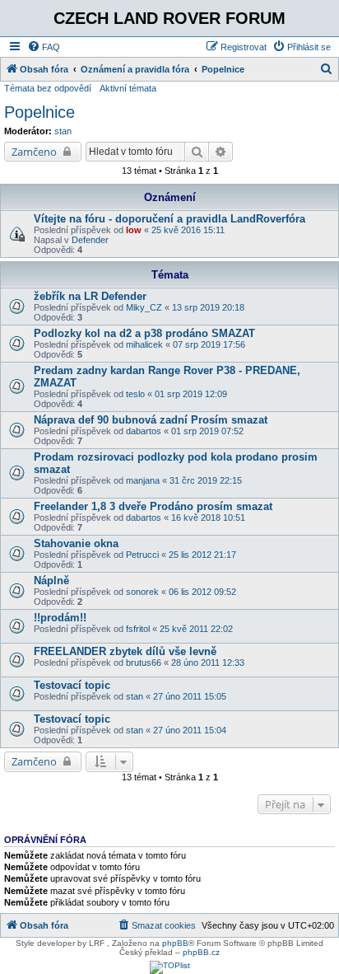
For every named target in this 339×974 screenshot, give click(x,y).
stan (63, 131)
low (134, 230)
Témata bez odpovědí (47, 88)
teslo (135, 394)
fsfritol (138, 629)
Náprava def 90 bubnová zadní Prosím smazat (150, 420)
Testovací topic (72, 685)
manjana (143, 480)
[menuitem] (43, 47)
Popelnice (39, 112)
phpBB (175, 943)
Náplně (51, 580)
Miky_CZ (144, 307)
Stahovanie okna (76, 543)
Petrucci (142, 555)
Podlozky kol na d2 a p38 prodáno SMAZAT (144, 333)
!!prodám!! (60, 617)
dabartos (143, 431)
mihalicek (144, 344)
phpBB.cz (201, 952)
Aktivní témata (128, 88)
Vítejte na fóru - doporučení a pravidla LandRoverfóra (169, 219)
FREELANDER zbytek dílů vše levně (125, 651)
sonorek (142, 592)
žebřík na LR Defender (90, 296)
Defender (90, 240)
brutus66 (143, 662)
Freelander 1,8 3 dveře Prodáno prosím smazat (153, 506)
